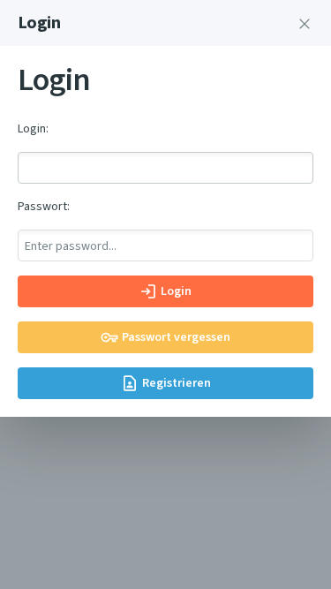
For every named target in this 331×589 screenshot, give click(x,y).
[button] (304, 23)
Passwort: (44, 206)
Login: (33, 128)
